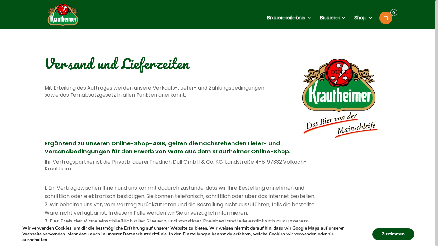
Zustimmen (393, 234)
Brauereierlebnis (286, 18)
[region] (219, 123)
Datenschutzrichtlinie (145, 234)
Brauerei (330, 18)
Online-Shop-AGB (138, 143)
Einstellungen (196, 234)
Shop (360, 18)
